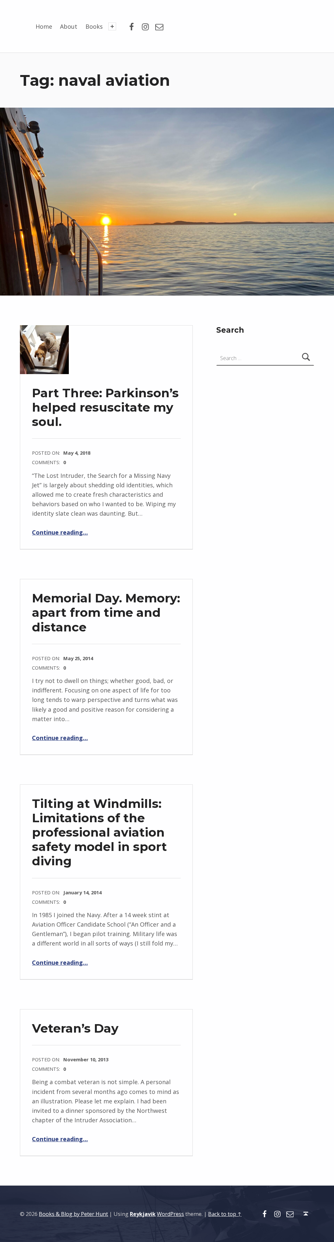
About (68, 26)
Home (44, 26)
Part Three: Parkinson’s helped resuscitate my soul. (105, 407)
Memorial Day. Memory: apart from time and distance (106, 612)
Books (94, 26)
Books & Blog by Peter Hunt (73, 1214)
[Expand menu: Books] (112, 26)
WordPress (170, 1214)
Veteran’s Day (75, 1028)
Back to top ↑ (224, 1214)
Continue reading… (60, 532)
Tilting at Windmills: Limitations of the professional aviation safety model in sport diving (99, 832)
